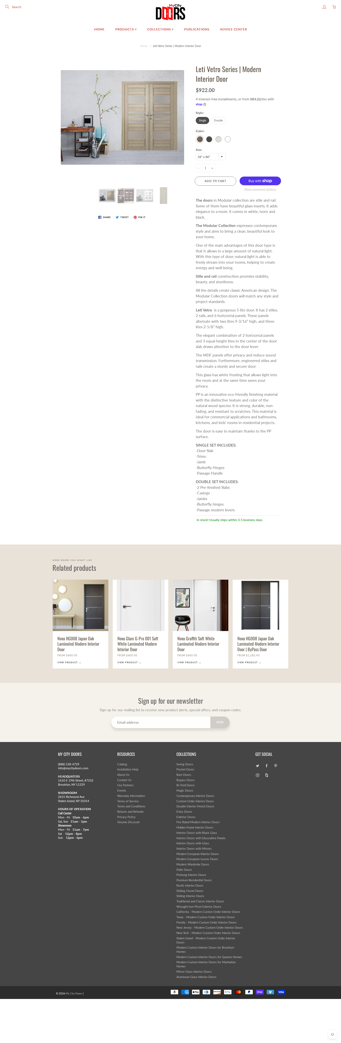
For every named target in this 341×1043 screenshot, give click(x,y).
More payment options (260, 189)
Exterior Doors (186, 817)
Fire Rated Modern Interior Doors (198, 822)
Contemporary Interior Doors (195, 796)
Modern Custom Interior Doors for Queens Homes (209, 957)
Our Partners (125, 785)
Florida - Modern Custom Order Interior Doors (206, 922)
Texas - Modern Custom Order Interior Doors (205, 917)
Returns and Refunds (130, 811)
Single (202, 120)
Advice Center (233, 29)
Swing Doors (184, 764)
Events (121, 790)
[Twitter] (257, 765)
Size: (199, 149)
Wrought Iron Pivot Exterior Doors (198, 906)
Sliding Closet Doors (189, 891)
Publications (196, 29)
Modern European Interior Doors (197, 854)
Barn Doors (183, 774)
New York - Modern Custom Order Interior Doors (208, 933)
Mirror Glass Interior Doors (194, 971)
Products (125, 29)
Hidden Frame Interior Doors (194, 827)
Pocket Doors (185, 769)
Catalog (122, 764)
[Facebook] (266, 765)
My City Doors (74, 993)
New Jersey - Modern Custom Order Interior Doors (209, 927)
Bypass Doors (185, 780)
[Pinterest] (275, 765)
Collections (159, 29)
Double (218, 120)
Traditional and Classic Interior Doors (200, 901)
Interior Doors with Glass (192, 843)
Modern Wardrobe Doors (192, 864)
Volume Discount (128, 822)
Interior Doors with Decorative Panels (201, 838)
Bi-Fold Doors (185, 785)
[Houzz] (266, 775)
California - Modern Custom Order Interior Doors (208, 911)
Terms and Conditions (131, 806)
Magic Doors (184, 790)
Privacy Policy (126, 817)
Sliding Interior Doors (190, 896)
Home (99, 29)
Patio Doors (184, 869)
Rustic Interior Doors (189, 885)
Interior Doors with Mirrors (194, 848)
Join (220, 722)
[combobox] (211, 156)
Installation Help (127, 769)
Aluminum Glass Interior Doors (196, 977)
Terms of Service (128, 801)
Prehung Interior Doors (191, 875)
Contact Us (124, 780)
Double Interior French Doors (195, 806)
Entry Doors (184, 811)
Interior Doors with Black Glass (196, 832)
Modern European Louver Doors (197, 859)
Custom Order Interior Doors (195, 801)
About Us (123, 774)
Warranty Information (131, 796)
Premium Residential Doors (194, 880)
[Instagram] (257, 775)
